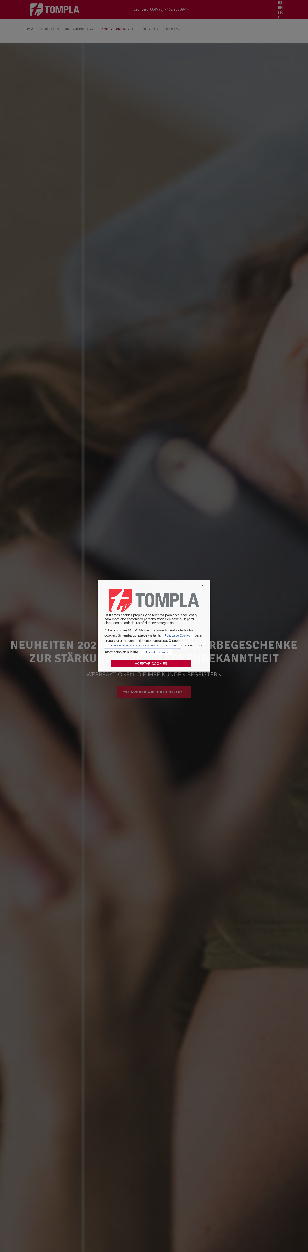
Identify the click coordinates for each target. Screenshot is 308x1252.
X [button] (203, 585)
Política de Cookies (177, 635)
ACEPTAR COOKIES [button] (151, 664)
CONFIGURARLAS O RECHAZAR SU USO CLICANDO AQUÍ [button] (142, 645)
